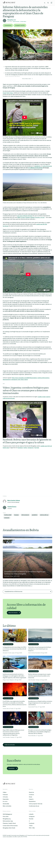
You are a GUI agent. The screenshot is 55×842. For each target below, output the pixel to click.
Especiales (6, 799)
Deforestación (25, 515)
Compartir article (20, 25)
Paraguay (6, 517)
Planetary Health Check (9, 823)
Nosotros (31, 792)
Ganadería (34, 515)
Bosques (16, 515)
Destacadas (6, 803)
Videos (4, 792)
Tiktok (30, 825)
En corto (5, 801)
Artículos (5, 797)
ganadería (37, 166)
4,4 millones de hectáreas (35, 167)
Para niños (5, 816)
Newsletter (12, 768)
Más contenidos (7, 806)
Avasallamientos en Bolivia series (13, 591)
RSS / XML (32, 828)
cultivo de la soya (47, 166)
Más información (13, 612)
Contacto (31, 794)
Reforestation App (8, 821)
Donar (30, 797)
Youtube (31, 818)
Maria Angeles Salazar (13, 500)
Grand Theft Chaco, (8, 93)
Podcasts (5, 794)
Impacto (31, 799)
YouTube (36, 447)
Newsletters (32, 801)
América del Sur (16, 21)
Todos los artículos (10, 744)
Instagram (30, 447)
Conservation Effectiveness (10, 825)
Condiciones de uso (34, 806)
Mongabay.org (7, 818)
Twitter (25, 447)
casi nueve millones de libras (24, 215)
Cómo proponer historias (35, 803)
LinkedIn (31, 814)
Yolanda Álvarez (11, 506)
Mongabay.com (11, 20)
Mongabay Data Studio (9, 828)
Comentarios (8, 25)
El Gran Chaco (23, 21)
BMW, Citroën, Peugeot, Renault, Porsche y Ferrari (31, 217)
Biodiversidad (7, 515)
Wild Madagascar (7, 814)
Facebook (20, 447)
